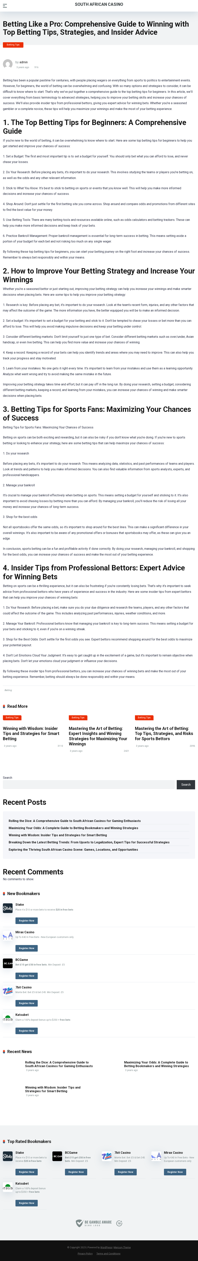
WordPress (106, 1247)
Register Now (26, 920)
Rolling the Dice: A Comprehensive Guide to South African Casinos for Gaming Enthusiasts (75, 821)
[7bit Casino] (8, 995)
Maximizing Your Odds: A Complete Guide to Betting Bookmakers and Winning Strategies (73, 828)
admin (24, 62)
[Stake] (8, 912)
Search (7, 778)
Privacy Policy (85, 1253)
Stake (19, 904)
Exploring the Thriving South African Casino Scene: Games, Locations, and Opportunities (73, 849)
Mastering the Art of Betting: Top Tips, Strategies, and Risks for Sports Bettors (164, 733)
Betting (8, 690)
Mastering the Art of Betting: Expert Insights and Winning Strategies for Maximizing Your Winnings (98, 736)
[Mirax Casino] (8, 939)
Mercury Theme (122, 1247)
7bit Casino (23, 987)
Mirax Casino (24, 932)
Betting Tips (13, 44)
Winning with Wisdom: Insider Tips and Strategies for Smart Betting (31, 733)
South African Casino (99, 4)
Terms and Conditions (108, 1253)
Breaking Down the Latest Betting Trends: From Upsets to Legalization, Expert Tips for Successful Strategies (89, 842)
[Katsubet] (8, 1022)
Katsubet (22, 1015)
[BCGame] (8, 967)
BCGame (21, 960)
